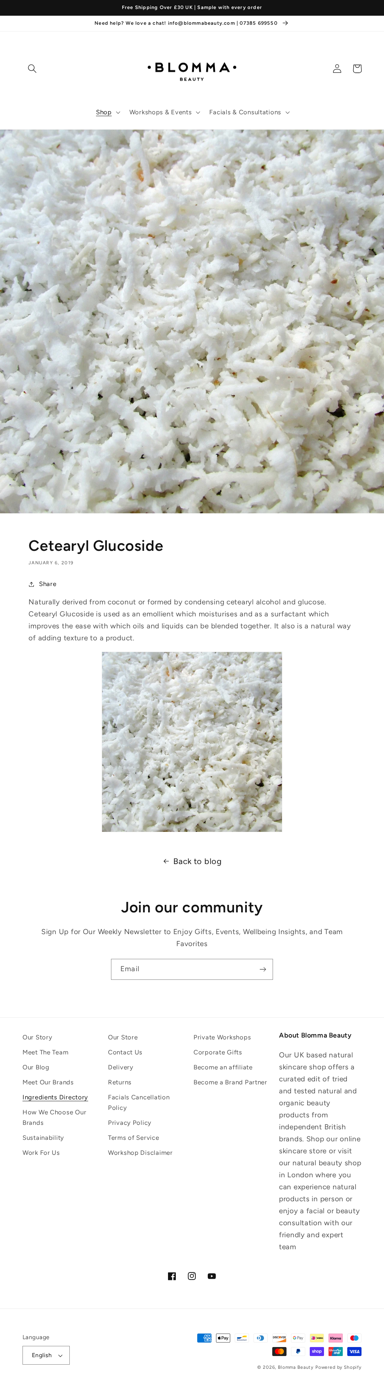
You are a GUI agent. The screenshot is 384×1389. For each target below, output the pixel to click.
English (42, 1355)
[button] (107, 112)
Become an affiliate (223, 1067)
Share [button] (47, 584)
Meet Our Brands (48, 1082)
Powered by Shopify (338, 1367)
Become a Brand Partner (230, 1082)
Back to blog (197, 861)
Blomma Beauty (296, 1367)
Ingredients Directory (55, 1097)
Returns (120, 1082)
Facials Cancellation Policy (139, 1102)
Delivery (121, 1067)
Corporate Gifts (218, 1052)
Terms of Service (133, 1137)
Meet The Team (45, 1052)
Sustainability (43, 1137)
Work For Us (41, 1152)
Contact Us (125, 1052)
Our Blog (36, 1067)
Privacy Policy (130, 1122)
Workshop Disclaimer (140, 1152)
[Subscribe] (263, 969)
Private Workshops (222, 1037)
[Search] (32, 69)
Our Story (37, 1037)
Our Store (123, 1037)
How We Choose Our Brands (54, 1117)
